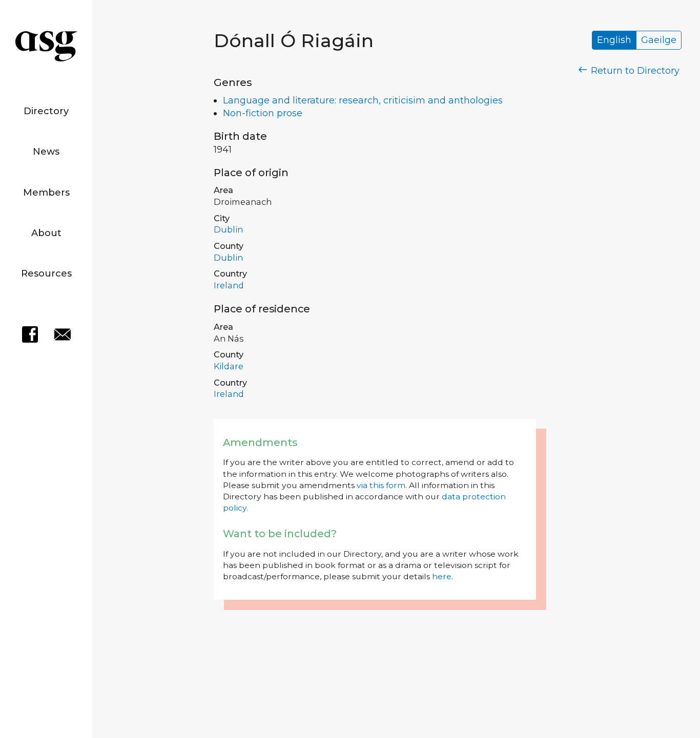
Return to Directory (634, 70)
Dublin (228, 229)
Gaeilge (658, 40)
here (441, 576)
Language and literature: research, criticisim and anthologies (363, 100)
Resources (46, 273)
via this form (381, 485)
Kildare (228, 366)
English (614, 40)
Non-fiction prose (262, 113)
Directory (46, 111)
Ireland (229, 285)
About (46, 233)
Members (46, 192)
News (46, 151)
